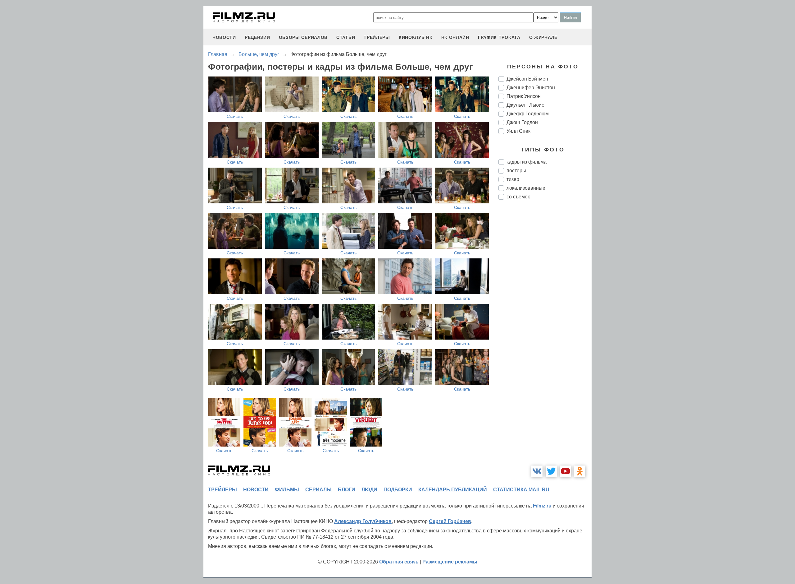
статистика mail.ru (521, 489)
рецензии (257, 37)
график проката (499, 37)
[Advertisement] (545, 308)
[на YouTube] (565, 471)
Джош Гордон (522, 122)
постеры (516, 170)
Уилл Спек (518, 131)
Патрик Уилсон (524, 96)
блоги (346, 489)
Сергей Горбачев (450, 521)
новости (224, 37)
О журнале (543, 37)
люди (369, 489)
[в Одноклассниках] (579, 471)
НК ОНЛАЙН (455, 37)
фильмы (287, 489)
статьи (345, 37)
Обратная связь (399, 561)
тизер (513, 179)
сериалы (318, 489)
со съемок (518, 196)
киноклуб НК (416, 37)
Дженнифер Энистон (531, 87)
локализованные (526, 188)
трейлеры (377, 37)
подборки (398, 489)
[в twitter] (551, 471)
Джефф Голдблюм (528, 113)
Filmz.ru (542, 505)
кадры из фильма (527, 162)
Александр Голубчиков (363, 521)
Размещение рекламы (449, 561)
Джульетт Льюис (525, 105)
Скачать (235, 116)
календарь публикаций (452, 489)
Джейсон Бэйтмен (527, 78)
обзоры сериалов (303, 37)
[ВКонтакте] (537, 471)
